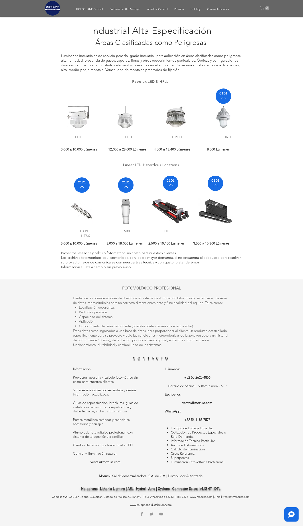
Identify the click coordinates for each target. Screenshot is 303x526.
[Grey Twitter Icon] (151, 514)
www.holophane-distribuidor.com (151, 504)
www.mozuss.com (201, 496)
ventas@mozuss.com (105, 462)
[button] (265, 8)
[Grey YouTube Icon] (161, 514)
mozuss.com (242, 496)
